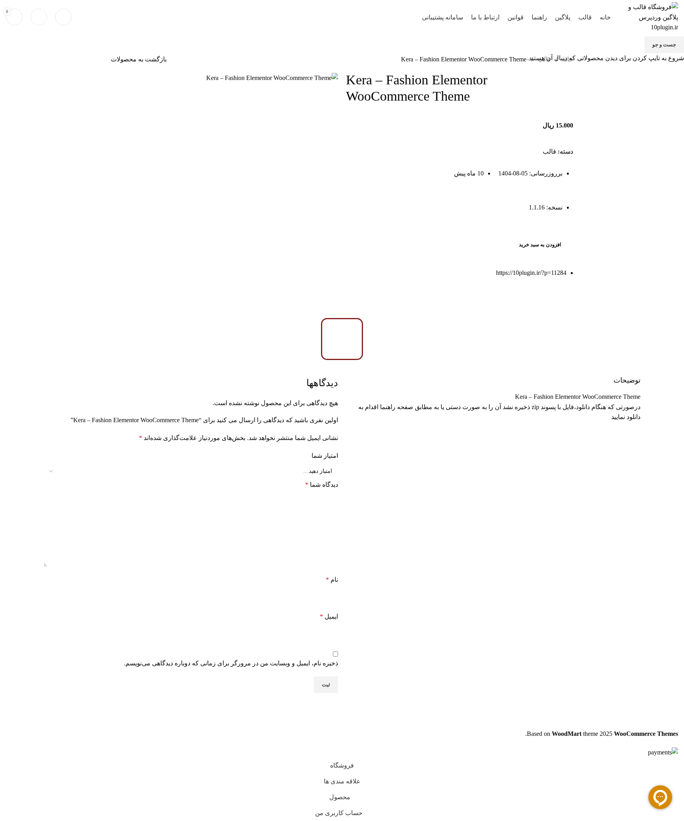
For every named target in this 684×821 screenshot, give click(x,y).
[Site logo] (648, 16)
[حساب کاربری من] (39, 17)
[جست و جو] (63, 17)
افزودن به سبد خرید (540, 245)
